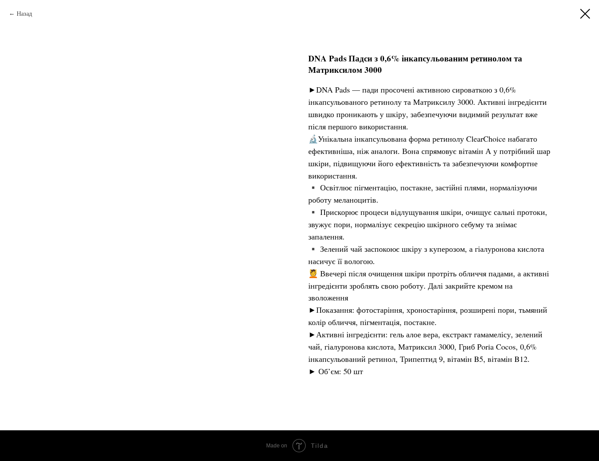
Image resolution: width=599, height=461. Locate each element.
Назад (25, 13)
